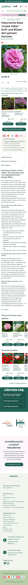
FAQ (4, 495)
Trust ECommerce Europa (10, 523)
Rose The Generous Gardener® (5, 335)
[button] (14, 157)
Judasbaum (18, 111)
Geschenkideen (7, 531)
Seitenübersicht (7, 487)
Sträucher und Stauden (21, 18)
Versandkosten (7, 525)
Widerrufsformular (8, 503)
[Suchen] (25, 11)
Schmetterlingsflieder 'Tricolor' (8, 112)
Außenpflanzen (10, 18)
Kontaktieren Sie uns (9, 497)
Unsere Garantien (8, 517)
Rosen (4, 19)
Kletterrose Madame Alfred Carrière (17, 335)
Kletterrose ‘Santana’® (5, 366)
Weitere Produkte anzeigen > (14, 129)
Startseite (3, 18)
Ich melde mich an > (14, 464)
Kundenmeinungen (8, 521)
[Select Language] (16, 7)
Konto (5, 499)
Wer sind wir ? (7, 515)
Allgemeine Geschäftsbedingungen (13, 501)
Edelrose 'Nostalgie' (16, 366)
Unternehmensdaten (9, 505)
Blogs (4, 527)
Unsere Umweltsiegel (9, 519)
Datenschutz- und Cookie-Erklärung (13, 507)
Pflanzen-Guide (7, 529)
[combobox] (16, 11)
